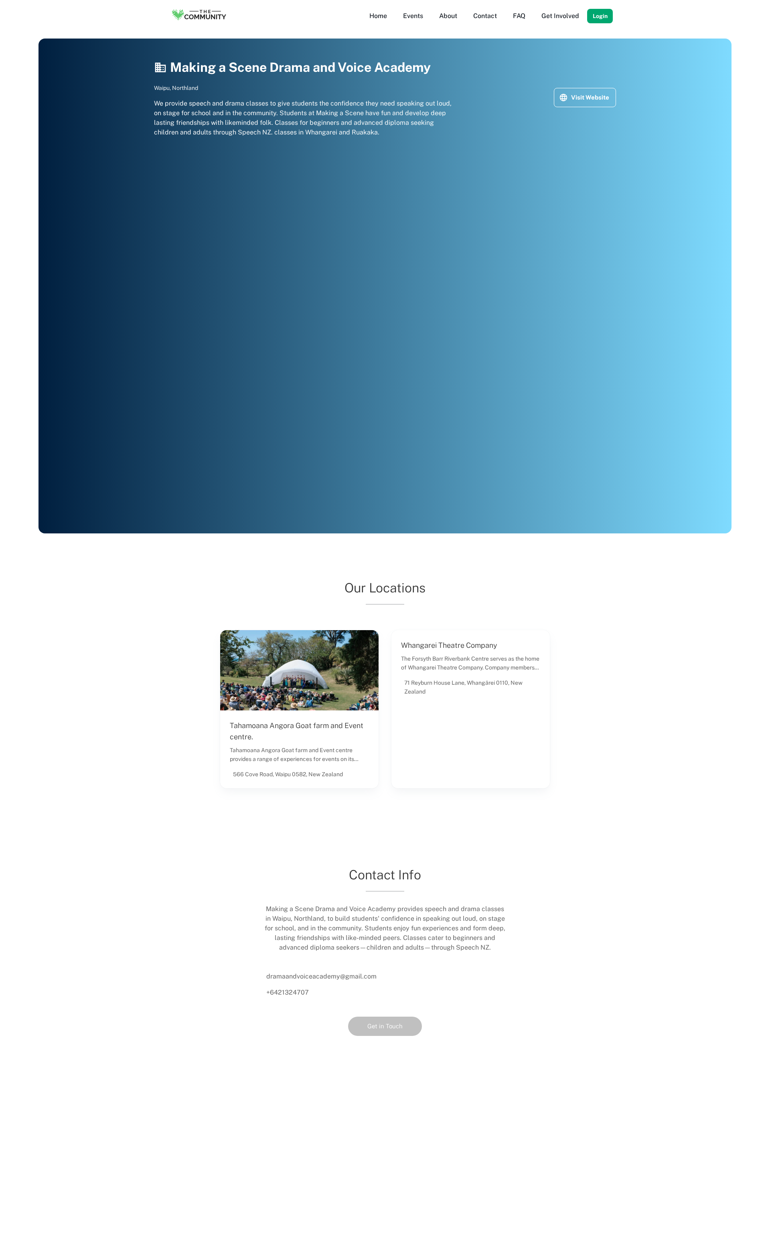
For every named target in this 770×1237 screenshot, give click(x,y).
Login (600, 16)
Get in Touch (385, 1026)
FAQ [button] (519, 16)
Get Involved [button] (560, 16)
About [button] (448, 16)
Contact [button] (485, 16)
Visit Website (590, 97)
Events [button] (413, 16)
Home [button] (378, 16)
